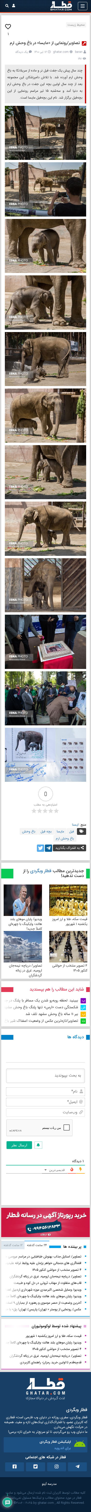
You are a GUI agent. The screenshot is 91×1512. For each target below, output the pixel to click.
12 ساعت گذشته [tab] (13, 1245)
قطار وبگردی (40, 871)
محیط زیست (76, 24)
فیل (71, 831)
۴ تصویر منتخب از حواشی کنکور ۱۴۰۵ (69, 968)
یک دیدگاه (21, 52)
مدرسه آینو (49, 1484)
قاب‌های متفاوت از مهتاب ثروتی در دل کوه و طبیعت (47, 1283)
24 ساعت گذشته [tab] (37, 1245)
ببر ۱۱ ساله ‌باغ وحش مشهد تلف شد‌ (51, 1014)
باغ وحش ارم (65, 838)
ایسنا (75, 824)
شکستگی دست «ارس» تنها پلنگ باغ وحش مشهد (40, 1007)
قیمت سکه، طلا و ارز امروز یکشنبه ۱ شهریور (69, 921)
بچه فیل (46, 831)
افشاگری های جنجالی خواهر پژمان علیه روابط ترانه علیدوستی (41, 1263)
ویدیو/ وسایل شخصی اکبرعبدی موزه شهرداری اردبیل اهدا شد (40, 1289)
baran (79, 52)
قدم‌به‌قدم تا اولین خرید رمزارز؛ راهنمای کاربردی (50, 1362)
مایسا (60, 831)
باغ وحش (28, 831)
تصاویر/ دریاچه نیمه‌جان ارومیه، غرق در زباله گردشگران (25, 970)
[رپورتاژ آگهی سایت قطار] (45, 1223)
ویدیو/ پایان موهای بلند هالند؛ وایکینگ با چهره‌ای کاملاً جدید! (25, 923)
